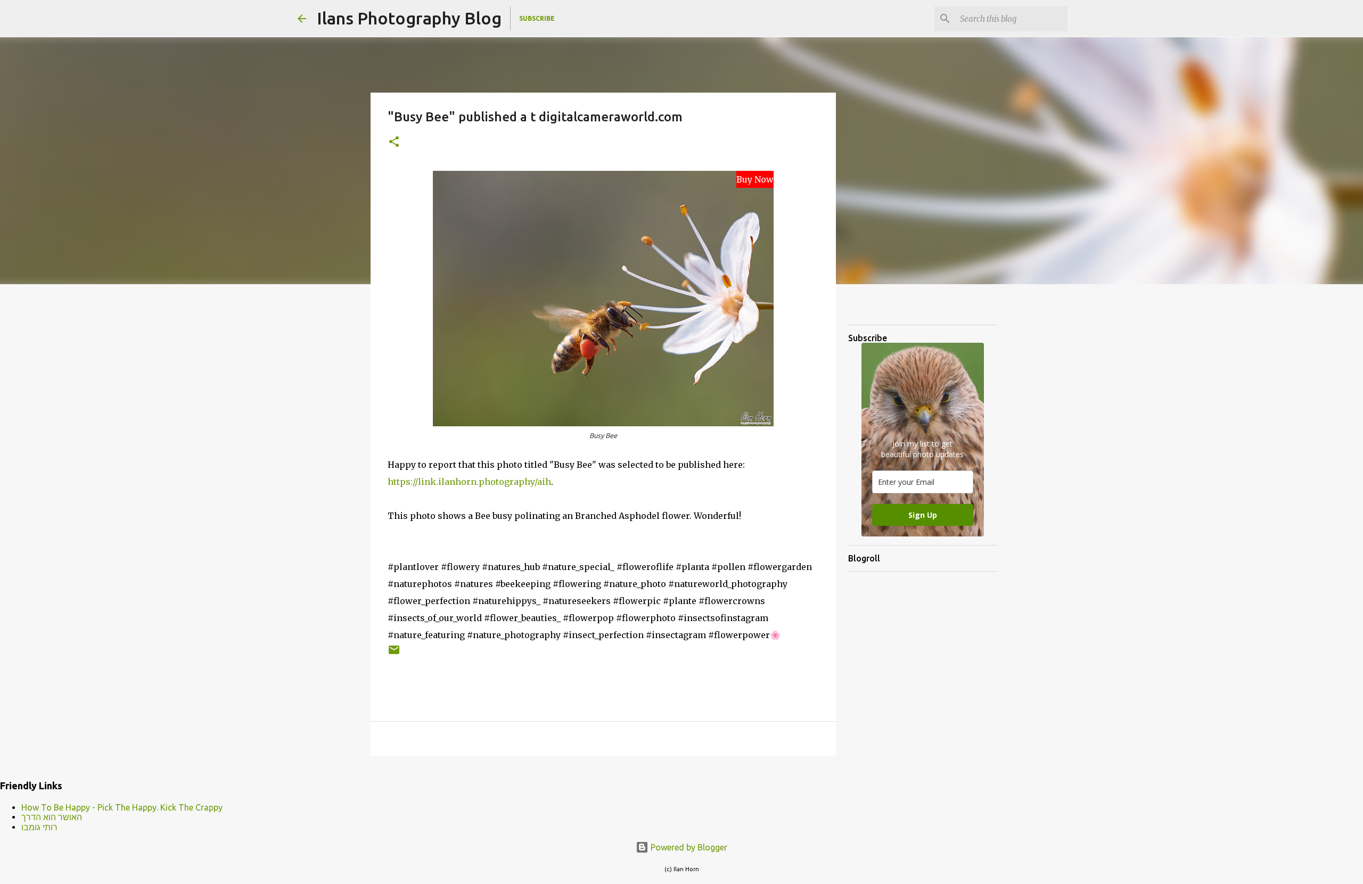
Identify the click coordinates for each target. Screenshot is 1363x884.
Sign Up (922, 515)
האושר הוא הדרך (51, 817)
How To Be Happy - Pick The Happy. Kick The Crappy (122, 807)
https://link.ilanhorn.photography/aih (469, 481)
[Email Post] (394, 653)
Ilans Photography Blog (409, 18)
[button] (394, 142)
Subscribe (537, 18)
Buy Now (755, 179)
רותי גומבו (39, 827)
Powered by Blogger (687, 847)
